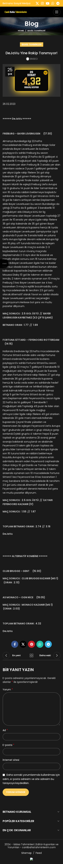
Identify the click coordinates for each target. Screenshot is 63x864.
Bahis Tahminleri (36, 30)
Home (21, 30)
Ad (5, 730)
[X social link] (37, 3)
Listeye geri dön (31, 655)
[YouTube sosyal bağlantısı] (47, 3)
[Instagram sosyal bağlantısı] (42, 3)
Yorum (8, 689)
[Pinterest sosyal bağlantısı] (31, 644)
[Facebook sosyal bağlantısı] (14, 644)
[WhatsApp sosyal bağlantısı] (52, 3)
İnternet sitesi (11, 760)
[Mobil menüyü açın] (56, 11)
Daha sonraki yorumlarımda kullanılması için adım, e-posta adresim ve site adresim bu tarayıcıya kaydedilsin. (31, 779)
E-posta (8, 745)
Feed (39, 853)
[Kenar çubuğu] (4, 263)
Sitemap (26, 853)
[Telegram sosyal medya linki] (57, 3)
